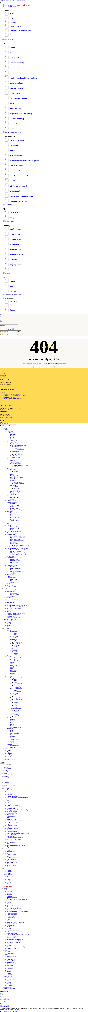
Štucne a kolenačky (15, 727)
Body (11, 730)
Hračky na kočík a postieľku (18, 550)
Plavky (16, 466)
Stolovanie (13, 260)
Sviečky (12, 499)
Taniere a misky (14, 520)
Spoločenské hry (15, 108)
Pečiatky (13, 150)
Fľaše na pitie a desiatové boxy (18, 445)
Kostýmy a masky (15, 497)
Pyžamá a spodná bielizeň (17, 639)
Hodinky (12, 474)
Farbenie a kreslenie (17, 140)
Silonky (12, 725)
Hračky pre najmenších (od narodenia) (23, 78)
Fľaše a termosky (18, 448)
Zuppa (5, 773)
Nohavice (16, 645)
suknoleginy (6, 778)
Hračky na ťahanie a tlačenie (21, 545)
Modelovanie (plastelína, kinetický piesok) (24, 161)
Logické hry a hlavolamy (17, 540)
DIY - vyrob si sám (16, 166)
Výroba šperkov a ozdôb (18, 186)
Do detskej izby (15, 234)
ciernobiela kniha (8, 775)
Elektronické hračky (17, 119)
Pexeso (12, 580)
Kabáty (16, 681)
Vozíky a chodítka (16, 83)
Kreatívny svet (7, 597)
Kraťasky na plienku (15, 731)
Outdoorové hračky (17, 129)
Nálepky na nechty (19, 483)
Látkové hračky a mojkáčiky (18, 553)
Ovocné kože (10, 877)
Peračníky (16, 453)
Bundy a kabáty (14, 745)
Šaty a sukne (13, 701)
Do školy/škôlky (15, 239)
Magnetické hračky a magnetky (21, 113)
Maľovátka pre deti (15, 479)
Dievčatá (12, 13)
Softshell (12, 34)
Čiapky (9, 656)
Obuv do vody (14, 460)
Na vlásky (13, 485)
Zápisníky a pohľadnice (18, 201)
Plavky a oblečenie (15, 463)
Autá (11, 52)
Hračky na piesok (15, 568)
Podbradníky (13, 514)
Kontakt (5, 400)
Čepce (12, 662)
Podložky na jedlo (15, 516)
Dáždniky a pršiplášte (16, 469)
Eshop (5, 392)
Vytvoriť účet (3, 1002)
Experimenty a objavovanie (17, 536)
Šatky (8, 625)
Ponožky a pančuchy (15, 26)
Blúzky (16, 702)
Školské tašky (14, 456)
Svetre (15, 696)
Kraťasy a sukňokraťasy (16, 684)
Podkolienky (13, 722)
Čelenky (16, 486)
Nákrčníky (13, 671)
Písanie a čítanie (14, 594)
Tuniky (16, 707)
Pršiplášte (16, 473)
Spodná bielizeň (18, 642)
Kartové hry (13, 579)
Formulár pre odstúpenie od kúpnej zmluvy (15, 395)
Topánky (13, 286)
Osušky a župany (15, 462)
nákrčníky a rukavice (9, 621)
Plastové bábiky (14, 528)
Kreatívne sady (15, 171)
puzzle (5, 770)
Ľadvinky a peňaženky (16, 477)
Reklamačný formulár (9, 397)
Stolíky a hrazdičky (17, 88)
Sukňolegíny (17, 691)
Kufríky (12, 436)
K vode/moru (14, 244)
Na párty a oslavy (16, 265)
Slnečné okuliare (15, 229)
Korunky (16, 661)
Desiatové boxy (18, 446)
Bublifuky (13, 567)
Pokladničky (13, 437)
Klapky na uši (14, 665)
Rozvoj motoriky (15, 543)
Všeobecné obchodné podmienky (12, 394)
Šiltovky (9, 627)
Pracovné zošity (15, 213)
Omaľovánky (15, 145)
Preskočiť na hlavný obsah (20, 0)
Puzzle (12, 103)
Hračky (5, 522)
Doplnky (5, 429)
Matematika (13, 593)
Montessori (13, 542)
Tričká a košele (14, 650)
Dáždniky (16, 471)
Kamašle (12, 719)
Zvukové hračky (14, 562)
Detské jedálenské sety (16, 513)
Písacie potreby (18, 454)
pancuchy (6, 771)
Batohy (12, 443)
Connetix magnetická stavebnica (21, 68)
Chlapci (12, 18)
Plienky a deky (14, 508)
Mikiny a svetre (14, 636)
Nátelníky (16, 653)
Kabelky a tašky (14, 476)
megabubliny (6, 776)
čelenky (5, 428)
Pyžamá (16, 641)
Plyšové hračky (15, 93)
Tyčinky (9, 879)
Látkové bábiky (14, 526)
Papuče (12, 281)
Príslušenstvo (20, 449)
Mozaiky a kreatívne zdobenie (20, 176)
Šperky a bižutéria (15, 493)
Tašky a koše (13, 440)
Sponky (16, 490)
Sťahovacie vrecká (15, 457)
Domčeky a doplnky (17, 63)
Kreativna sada (7, 768)
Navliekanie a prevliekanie (19, 181)
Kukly (12, 668)
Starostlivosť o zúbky (16, 510)
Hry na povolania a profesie (17, 537)
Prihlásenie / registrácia (9, 988)
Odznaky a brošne (15, 491)
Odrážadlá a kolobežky (16, 571)
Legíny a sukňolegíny (16, 688)
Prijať (18, 1011)
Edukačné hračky (16, 73)
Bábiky (12, 47)
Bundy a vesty (14, 631)
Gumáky (13, 291)
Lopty (12, 570)
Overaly (12, 736)
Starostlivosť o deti (16, 254)
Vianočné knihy (11, 596)
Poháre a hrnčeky (15, 517)
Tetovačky (13, 494)
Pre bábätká (13, 22)
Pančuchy (13, 721)
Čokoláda (12, 310)
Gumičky (16, 488)
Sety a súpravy (14, 739)
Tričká (15, 654)
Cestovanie (14, 270)
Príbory (12, 519)
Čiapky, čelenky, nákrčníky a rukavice (20, 30)
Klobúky (9, 624)
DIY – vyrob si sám (12, 599)
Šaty (15, 704)
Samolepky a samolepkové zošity (21, 196)
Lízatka (12, 306)
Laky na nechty (18, 482)
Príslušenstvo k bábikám (16, 530)
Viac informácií (8, 1011)
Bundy (15, 633)
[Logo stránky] (9, 319)
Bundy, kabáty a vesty (16, 678)
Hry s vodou (14, 124)
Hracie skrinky (14, 559)
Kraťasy (16, 685)
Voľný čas (13, 573)
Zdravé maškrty (7, 755)
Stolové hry (13, 582)
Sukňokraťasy (17, 687)
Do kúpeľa (13, 506)
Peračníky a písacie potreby (17, 451)
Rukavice (12, 673)
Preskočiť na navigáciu (6, 0)
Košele (16, 651)
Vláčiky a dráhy (15, 57)
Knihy (12, 218)
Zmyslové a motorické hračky (18, 554)
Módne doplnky (15, 249)
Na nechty (13, 480)
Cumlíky (12, 503)
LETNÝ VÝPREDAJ (6, 329)
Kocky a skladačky (15, 539)
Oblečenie (6, 628)
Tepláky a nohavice (15, 644)
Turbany (12, 674)
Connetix (5, 767)
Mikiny (16, 637)
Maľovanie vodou (16, 155)
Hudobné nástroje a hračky (19, 98)
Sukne (15, 705)
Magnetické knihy (12, 590)
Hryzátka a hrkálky (15, 551)
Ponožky (12, 724)
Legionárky (13, 670)
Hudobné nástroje (15, 560)
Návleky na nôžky (15, 733)
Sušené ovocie (13, 301)
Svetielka (12, 439)
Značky (2, 327)
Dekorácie (13, 434)
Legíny (16, 690)
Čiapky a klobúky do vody (21, 465)
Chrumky (9, 884)
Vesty (15, 634)
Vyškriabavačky (15, 191)
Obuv (5, 748)
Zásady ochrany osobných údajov (12, 398)
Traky (11, 648)
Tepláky (16, 647)
